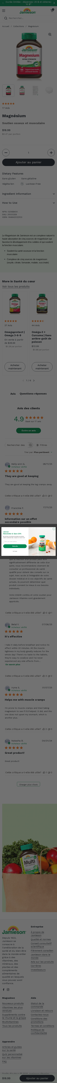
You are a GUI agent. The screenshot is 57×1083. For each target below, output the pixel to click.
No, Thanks (15, 551)
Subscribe (15, 546)
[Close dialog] (54, 529)
